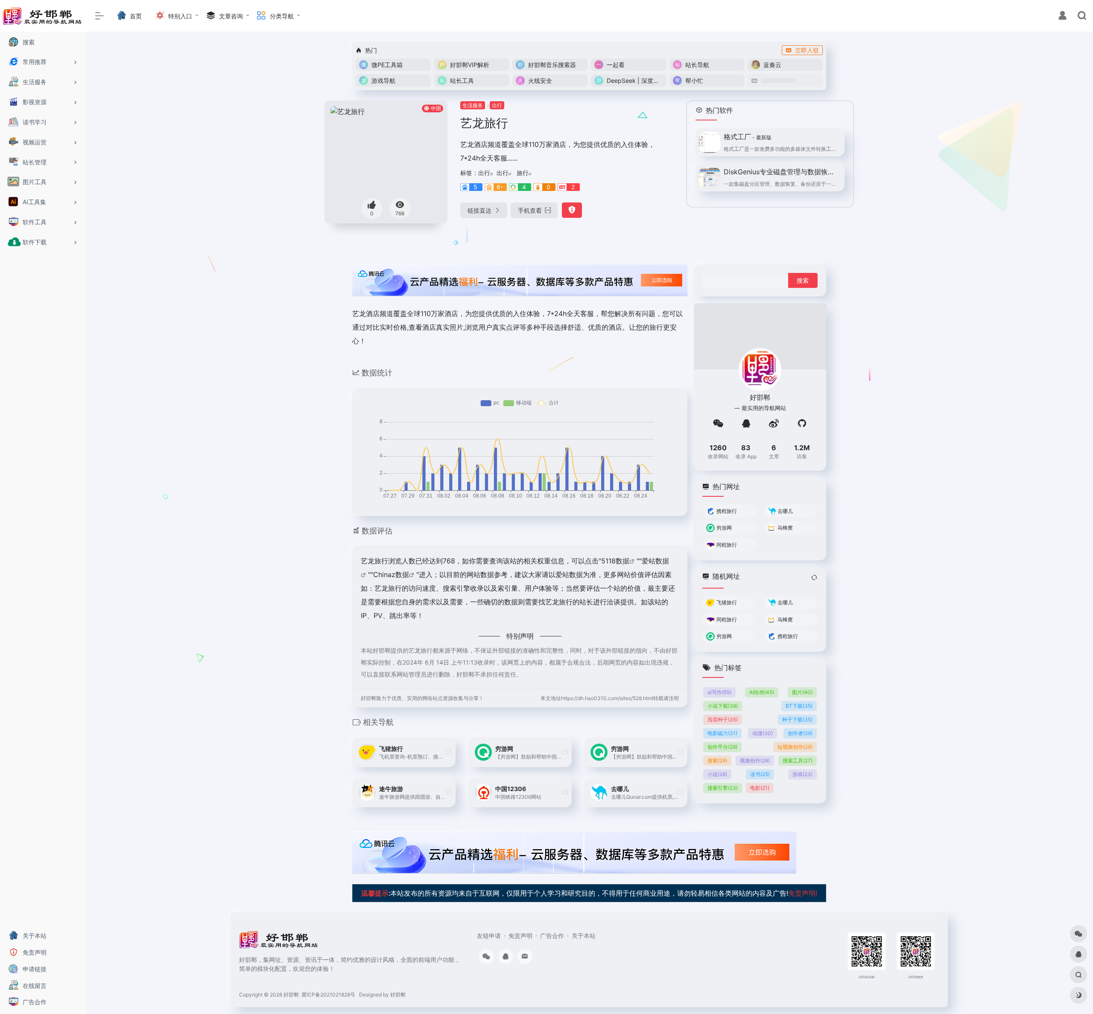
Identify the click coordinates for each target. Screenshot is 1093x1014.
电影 (759, 788)
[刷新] (814, 577)
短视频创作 (794, 747)
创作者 (800, 733)
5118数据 (615, 561)
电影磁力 (722, 733)
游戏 (802, 774)
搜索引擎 (722, 788)
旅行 (523, 172)
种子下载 (797, 719)
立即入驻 (807, 50)
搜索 (717, 760)
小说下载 (722, 706)
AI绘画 (761, 692)
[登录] (1062, 16)
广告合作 (552, 935)
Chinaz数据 (391, 574)
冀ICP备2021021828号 (328, 994)
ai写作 (719, 692)
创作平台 (722, 747)
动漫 (762, 733)
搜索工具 (797, 760)
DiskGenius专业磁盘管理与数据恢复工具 (781, 171)
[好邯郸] (279, 942)
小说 (717, 774)
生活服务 (472, 105)
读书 (760, 774)
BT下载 (799, 706)
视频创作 (755, 760)
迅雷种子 (722, 719)
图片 (802, 692)
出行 (497, 105)
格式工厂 (748, 136)
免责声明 (520, 935)
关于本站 (584, 935)
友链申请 (489, 935)
